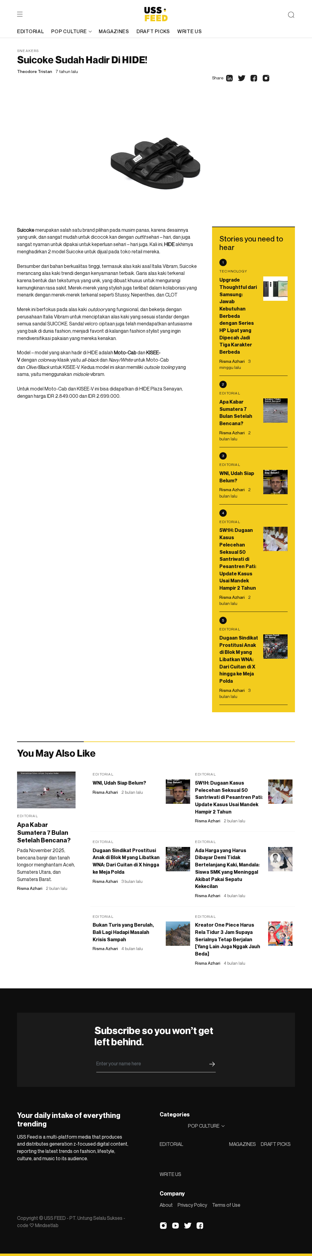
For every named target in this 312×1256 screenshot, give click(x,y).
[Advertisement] (107, 449)
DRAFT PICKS (276, 1144)
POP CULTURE (69, 31)
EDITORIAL (171, 1144)
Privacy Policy (192, 1205)
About (166, 1205)
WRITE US (170, 1174)
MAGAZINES (242, 1144)
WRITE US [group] (189, 31)
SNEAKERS (28, 50)
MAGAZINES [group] (114, 31)
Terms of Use (226, 1205)
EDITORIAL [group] (30, 31)
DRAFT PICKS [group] (153, 31)
